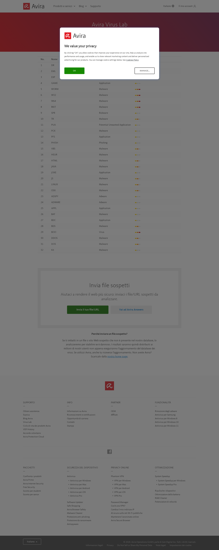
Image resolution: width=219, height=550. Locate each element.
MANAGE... (145, 71)
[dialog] (109, 53)
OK (74, 71)
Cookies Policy (132, 60)
